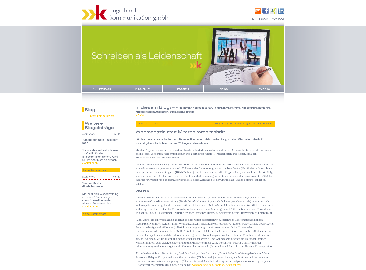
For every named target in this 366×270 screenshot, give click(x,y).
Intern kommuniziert (101, 115)
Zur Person (102, 88)
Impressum (259, 18)
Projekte (142, 88)
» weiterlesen (90, 162)
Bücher (183, 88)
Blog (90, 109)
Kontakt (278, 18)
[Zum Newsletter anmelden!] (258, 11)
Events (264, 88)
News (224, 88)
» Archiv (140, 115)
